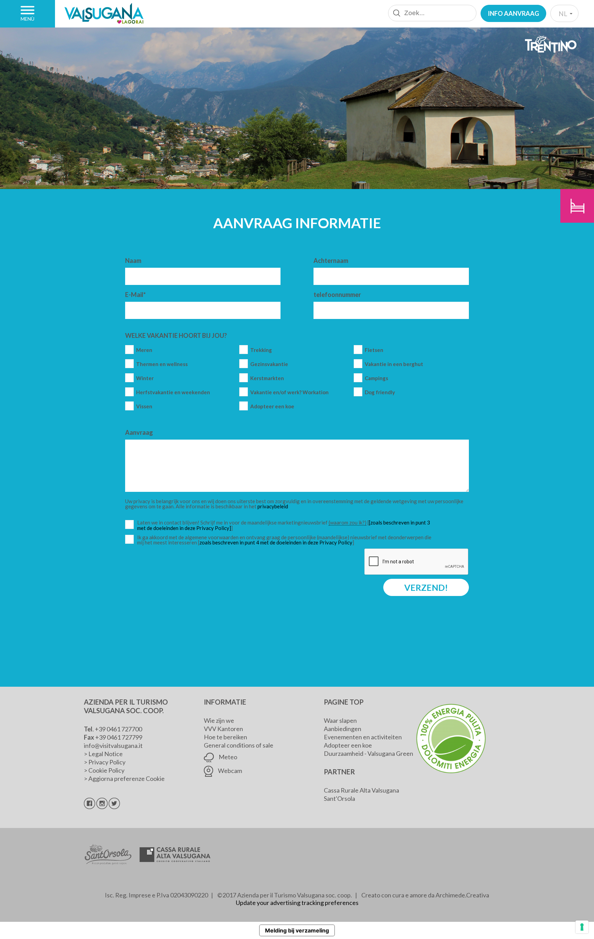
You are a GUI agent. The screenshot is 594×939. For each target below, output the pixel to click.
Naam (133, 260)
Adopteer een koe (272, 406)
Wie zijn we (219, 720)
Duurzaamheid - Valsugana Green (368, 753)
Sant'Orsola (339, 798)
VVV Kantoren (223, 728)
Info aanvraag (513, 13)
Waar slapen (340, 720)
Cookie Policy (106, 770)
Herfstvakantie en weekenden (173, 392)
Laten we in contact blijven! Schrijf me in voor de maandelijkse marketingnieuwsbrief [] (286, 525)
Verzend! (426, 587)
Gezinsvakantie (269, 364)
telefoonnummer (337, 294)
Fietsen (374, 350)
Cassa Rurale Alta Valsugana (361, 790)
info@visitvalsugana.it (113, 745)
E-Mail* (135, 294)
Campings (376, 378)
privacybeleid (272, 506)
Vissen (144, 406)
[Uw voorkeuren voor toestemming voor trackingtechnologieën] (581, 927)
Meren (144, 350)
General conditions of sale (238, 745)
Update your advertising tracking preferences (297, 902)
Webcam (229, 770)
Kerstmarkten (267, 378)
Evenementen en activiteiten (363, 737)
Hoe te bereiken (225, 737)
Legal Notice (105, 754)
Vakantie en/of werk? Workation (289, 392)
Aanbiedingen (342, 728)
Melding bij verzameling (297, 930)
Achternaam (331, 260)
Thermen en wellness (162, 364)
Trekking (261, 350)
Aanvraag (139, 432)
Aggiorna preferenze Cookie (126, 778)
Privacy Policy (106, 762)
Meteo (227, 757)
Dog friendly (380, 392)
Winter (145, 378)
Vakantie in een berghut (394, 364)
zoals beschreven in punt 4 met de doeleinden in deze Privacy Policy (275, 542)
